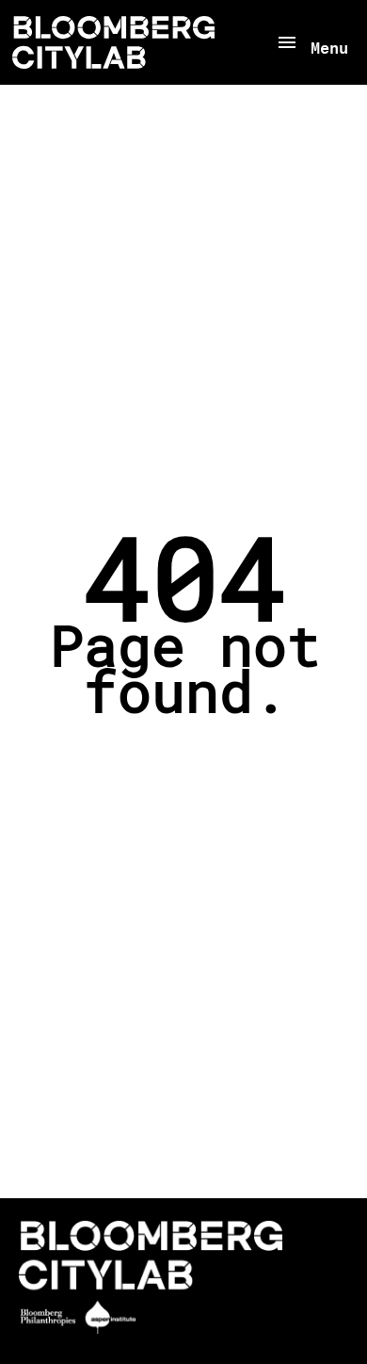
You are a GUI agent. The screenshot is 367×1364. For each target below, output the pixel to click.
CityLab (113, 42)
